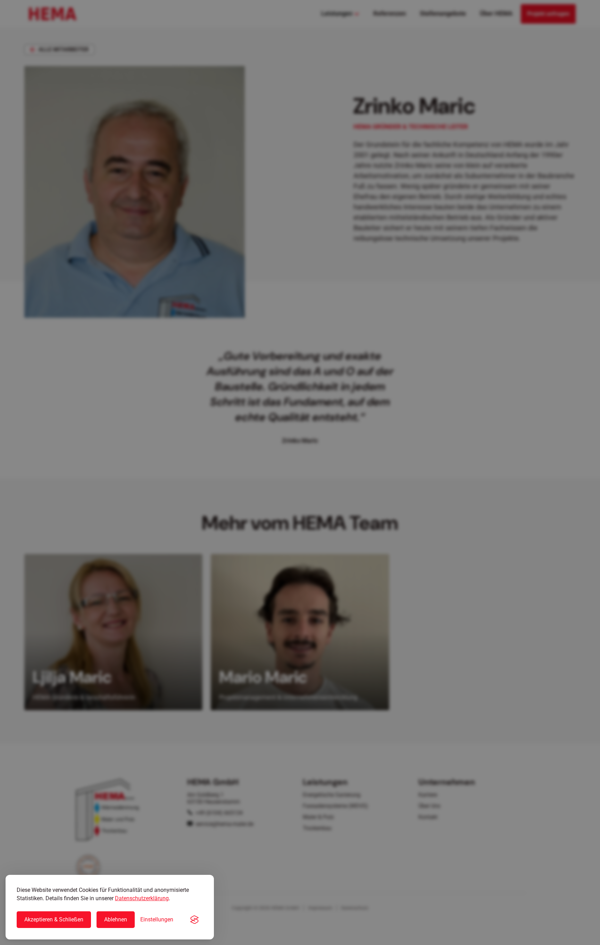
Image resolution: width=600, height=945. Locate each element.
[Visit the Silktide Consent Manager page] (194, 919)
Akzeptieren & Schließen (53, 919)
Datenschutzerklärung (142, 898)
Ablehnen (115, 919)
